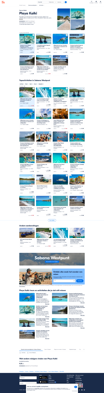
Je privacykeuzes (51, 382)
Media (68, 382)
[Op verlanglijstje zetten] (33, 35)
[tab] (31, 349)
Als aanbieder (78, 376)
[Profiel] (100, 1)
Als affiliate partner (79, 380)
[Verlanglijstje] (91, 1)
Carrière (68, 378)
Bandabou (32, 371)
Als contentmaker (78, 378)
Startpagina (21, 371)
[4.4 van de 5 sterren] (22, 21)
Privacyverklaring (22, 286)
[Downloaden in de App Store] (43, 381)
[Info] (28, 33)
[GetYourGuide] (3, 2)
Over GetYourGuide (70, 376)
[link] (27, 44)
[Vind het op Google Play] (43, 377)
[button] (27, 44)
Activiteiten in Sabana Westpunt (41, 371)
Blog (67, 380)
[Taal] (96, 1)
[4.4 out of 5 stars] (22, 366)
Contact (50, 376)
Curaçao (26, 371)
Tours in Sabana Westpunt (53, 371)
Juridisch (50, 378)
